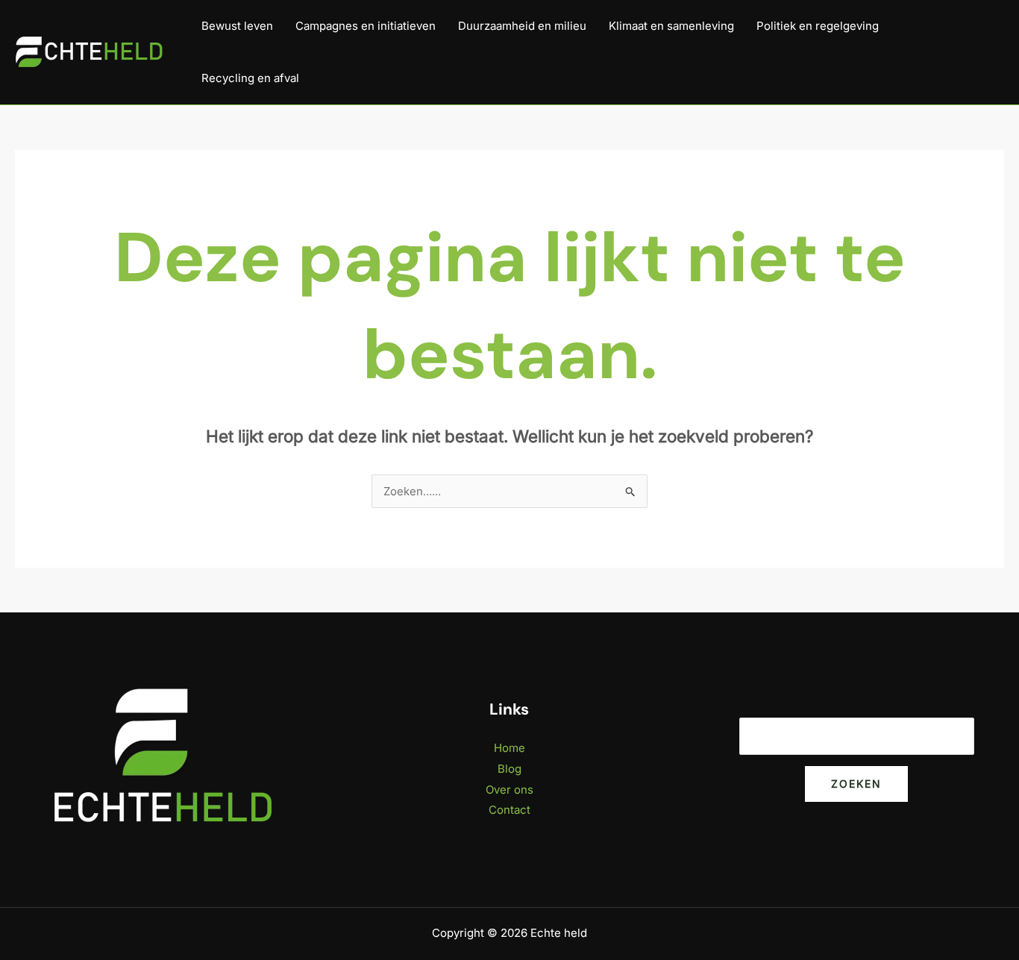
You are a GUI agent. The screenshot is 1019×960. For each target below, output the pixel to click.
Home (509, 748)
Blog (509, 769)
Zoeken (856, 783)
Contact (509, 810)
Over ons (509, 789)
